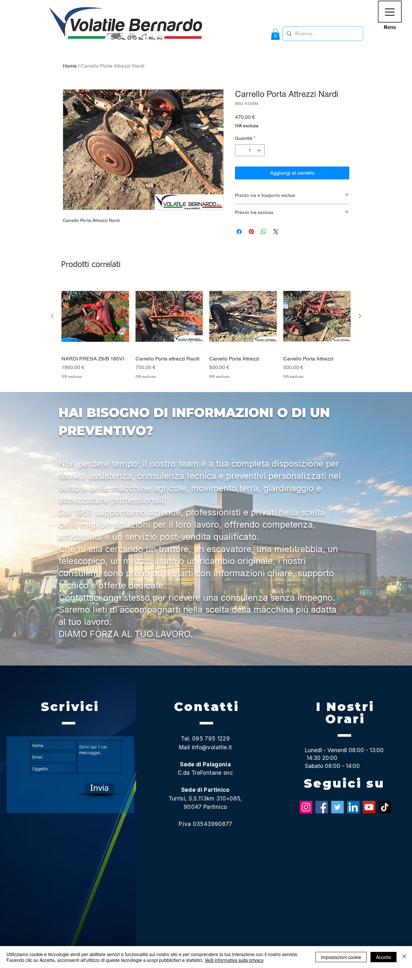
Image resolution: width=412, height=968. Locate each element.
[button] (275, 34)
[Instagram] (306, 807)
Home (70, 66)
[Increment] (260, 150)
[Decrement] (240, 150)
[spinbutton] (250, 150)
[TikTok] (385, 807)
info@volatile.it (212, 747)
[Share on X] (276, 231)
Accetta (383, 957)
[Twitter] (337, 807)
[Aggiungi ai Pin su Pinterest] (251, 231)
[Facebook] (321, 807)
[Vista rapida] (95, 316)
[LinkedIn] (353, 807)
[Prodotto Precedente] (52, 316)
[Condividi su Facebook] (239, 231)
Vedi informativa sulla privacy (234, 960)
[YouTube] (369, 807)
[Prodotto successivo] (360, 316)
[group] (206, 334)
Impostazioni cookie (341, 957)
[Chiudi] (404, 957)
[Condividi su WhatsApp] (263, 231)
